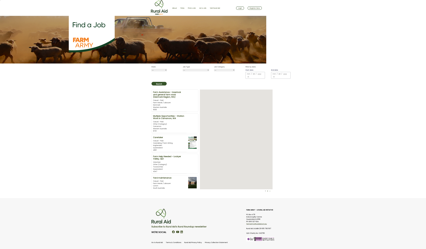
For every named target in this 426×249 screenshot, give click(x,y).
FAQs (182, 8)
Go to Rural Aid (157, 242)
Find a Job (192, 8)
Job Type (186, 67)
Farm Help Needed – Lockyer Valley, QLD (167, 157)
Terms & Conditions (173, 242)
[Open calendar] (248, 77)
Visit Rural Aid (215, 8)
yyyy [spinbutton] (259, 74)
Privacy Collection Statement (216, 242)
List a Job (202, 8)
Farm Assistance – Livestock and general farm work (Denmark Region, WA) (167, 94)
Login (240, 8)
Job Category (219, 67)
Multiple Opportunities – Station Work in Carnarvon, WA (168, 117)
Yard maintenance (162, 177)
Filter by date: (251, 67)
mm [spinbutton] (248, 74)
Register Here (255, 8)
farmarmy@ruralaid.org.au (256, 224)
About (174, 8)
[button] (215, 146)
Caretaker (158, 137)
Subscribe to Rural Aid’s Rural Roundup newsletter (179, 226)
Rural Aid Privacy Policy (193, 242)
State (153, 67)
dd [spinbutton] (254, 74)
